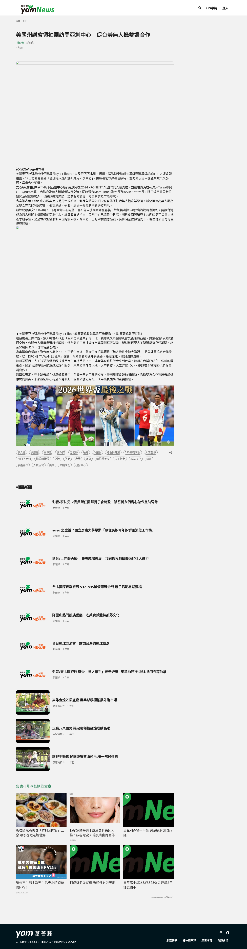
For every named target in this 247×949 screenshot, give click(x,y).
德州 (149, 459)
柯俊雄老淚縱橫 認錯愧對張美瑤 (92, 882)
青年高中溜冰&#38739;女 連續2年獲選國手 (147, 885)
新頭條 (20, 42)
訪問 (67, 459)
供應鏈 (35, 452)
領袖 (85, 452)
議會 (88, 459)
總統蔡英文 (103, 459)
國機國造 (64, 465)
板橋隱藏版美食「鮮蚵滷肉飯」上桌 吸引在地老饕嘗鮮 (40, 833)
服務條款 (172, 940)
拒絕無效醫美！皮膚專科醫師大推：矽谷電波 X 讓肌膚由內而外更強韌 (94, 833)
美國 (51, 465)
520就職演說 (132, 452)
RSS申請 (211, 8)
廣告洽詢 (206, 940)
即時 (25, 21)
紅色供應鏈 (113, 452)
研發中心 (80, 465)
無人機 (21, 452)
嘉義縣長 (22, 465)
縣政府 (61, 452)
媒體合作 (223, 940)
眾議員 (97, 452)
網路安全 (135, 459)
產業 (78, 459)
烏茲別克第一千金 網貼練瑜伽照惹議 (147, 833)
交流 (57, 459)
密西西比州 (24, 459)
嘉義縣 (74, 452)
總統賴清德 (42, 459)
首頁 (18, 21)
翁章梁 (48, 452)
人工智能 (120, 459)
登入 (225, 8)
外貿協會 (38, 465)
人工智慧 (150, 452)
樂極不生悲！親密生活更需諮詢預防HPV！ (40, 885)
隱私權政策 (189, 940)
